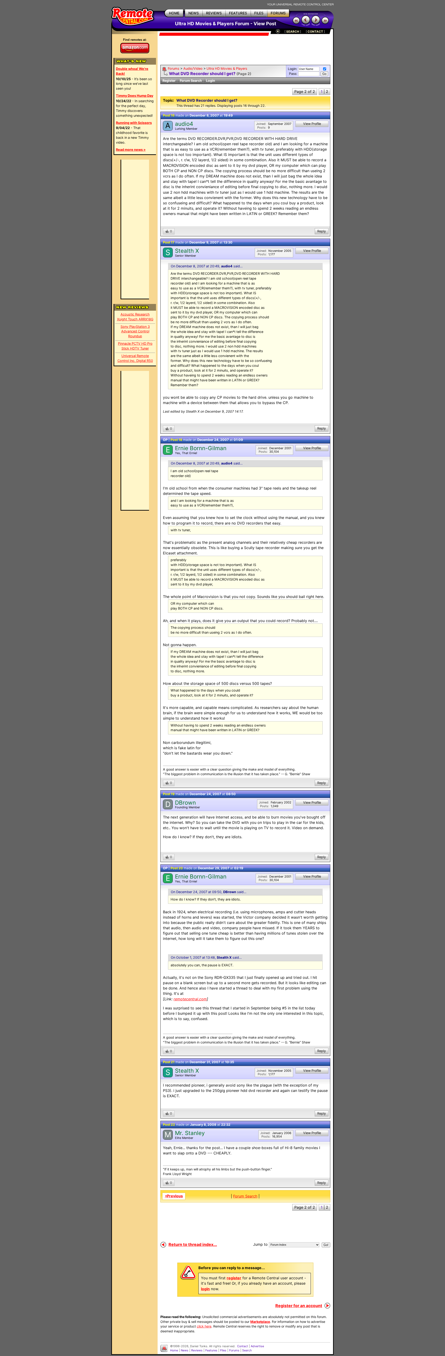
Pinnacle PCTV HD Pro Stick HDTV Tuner (135, 345)
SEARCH (292, 31)
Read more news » (131, 150)
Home (174, 1350)
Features (211, 1350)
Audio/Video (193, 68)
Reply (321, 231)
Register (169, 80)
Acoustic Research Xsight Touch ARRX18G (135, 316)
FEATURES (238, 13)
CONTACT (315, 31)
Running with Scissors (134, 123)
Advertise (257, 1346)
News (184, 1350)
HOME (174, 13)
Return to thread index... (192, 1244)
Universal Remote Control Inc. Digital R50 (135, 358)
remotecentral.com (190, 999)
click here (204, 1326)
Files (223, 1350)
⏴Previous (174, 1196)
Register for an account (298, 1305)
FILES (259, 13)
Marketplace (260, 1322)
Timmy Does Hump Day (134, 96)
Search (247, 1350)
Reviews (197, 1350)
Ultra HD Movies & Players (227, 68)
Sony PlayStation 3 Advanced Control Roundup (135, 331)
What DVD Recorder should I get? (202, 73)
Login (210, 80)
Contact (242, 1346)
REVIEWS (214, 13)
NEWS (193, 13)
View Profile (312, 124)
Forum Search (191, 80)
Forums (173, 68)
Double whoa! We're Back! (132, 71)
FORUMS (278, 13)
